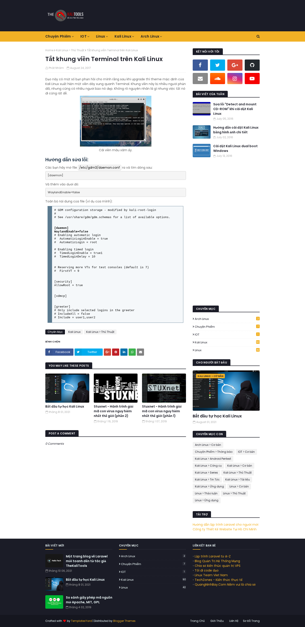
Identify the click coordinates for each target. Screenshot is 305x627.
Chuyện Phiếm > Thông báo (213, 452)
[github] (252, 65)
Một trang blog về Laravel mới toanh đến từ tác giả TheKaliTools (87, 561)
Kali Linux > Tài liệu (237, 479)
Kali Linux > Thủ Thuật (70, 50)
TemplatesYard (81, 621)
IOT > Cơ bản (246, 452)
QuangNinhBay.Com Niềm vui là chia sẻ (225, 584)
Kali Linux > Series (206, 472)
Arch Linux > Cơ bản (208, 445)
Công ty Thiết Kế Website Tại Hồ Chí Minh (225, 529)
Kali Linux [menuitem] (123, 36)
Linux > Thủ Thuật (234, 493)
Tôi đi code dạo (207, 570)
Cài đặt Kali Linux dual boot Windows (235, 148)
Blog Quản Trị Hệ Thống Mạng (217, 561)
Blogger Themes (124, 621)
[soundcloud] (217, 78)
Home (49, 50)
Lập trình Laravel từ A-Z (213, 556)
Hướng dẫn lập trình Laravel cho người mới (225, 524)
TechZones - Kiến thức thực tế (218, 580)
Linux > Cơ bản (239, 486)
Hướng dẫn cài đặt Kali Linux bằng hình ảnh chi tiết (236, 129)
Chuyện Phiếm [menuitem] (58, 36)
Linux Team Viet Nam (211, 575)
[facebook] (200, 65)
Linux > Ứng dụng (206, 500)
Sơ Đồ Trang (251, 621)
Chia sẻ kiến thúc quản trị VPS (217, 565)
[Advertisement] (178, 16)
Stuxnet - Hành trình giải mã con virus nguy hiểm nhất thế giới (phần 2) (113, 411)
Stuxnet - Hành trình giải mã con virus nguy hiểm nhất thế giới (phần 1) (162, 411)
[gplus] (234, 65)
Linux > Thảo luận (206, 493)
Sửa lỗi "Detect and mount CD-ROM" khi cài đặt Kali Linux (235, 109)
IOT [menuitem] (83, 36)
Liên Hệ (233, 621)
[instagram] (234, 78)
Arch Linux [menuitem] (150, 36)
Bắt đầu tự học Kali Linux (64, 406)
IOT (226, 334)
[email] (200, 78)
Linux (227, 350)
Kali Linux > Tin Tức (207, 479)
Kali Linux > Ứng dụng (209, 486)
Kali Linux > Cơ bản (239, 466)
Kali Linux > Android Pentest (213, 459)
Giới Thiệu (217, 621)
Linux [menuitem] (100, 36)
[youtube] (252, 78)
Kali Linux (74, 332)
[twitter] (217, 65)
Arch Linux (227, 319)
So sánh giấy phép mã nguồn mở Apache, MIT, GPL (89, 599)
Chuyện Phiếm (227, 327)
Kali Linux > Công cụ (208, 466)
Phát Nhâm (56, 68)
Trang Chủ (197, 621)
